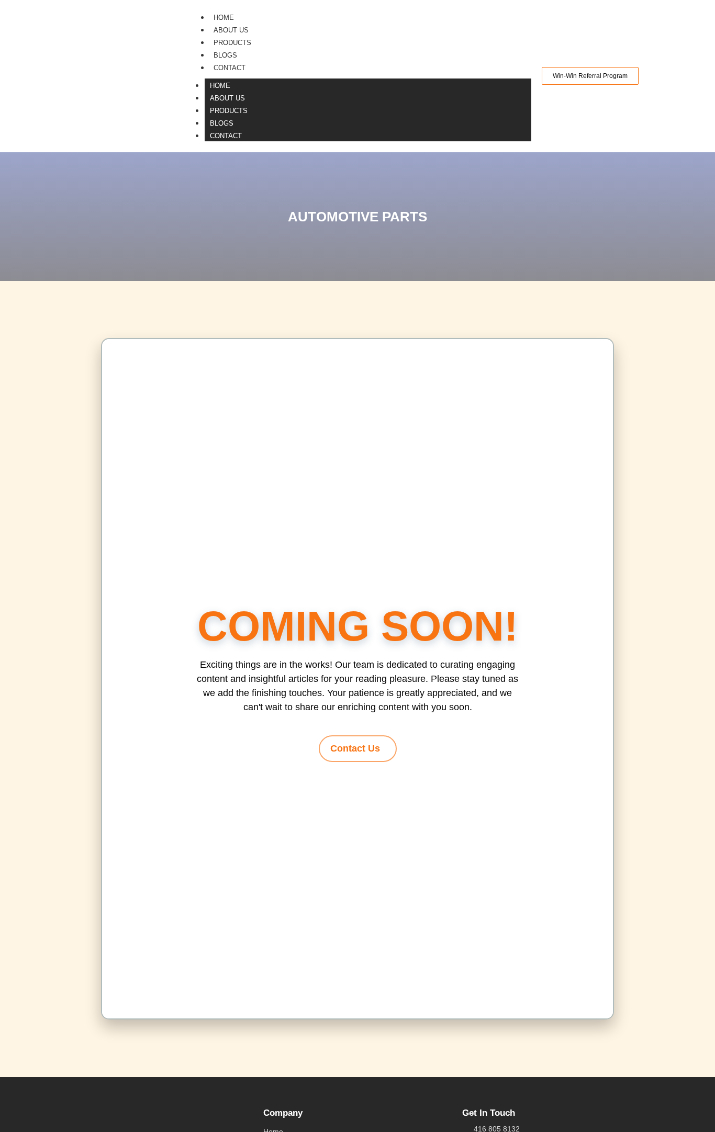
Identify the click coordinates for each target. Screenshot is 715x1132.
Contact (229, 68)
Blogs (225, 55)
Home (224, 17)
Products (232, 43)
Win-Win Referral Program (590, 76)
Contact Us (355, 748)
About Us (231, 30)
